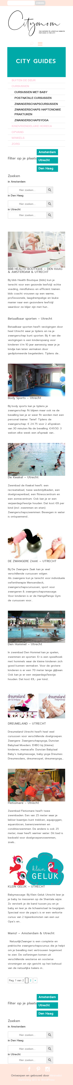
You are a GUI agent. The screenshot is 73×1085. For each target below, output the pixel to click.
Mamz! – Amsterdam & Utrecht (31, 933)
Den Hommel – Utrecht (25, 644)
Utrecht (44, 160)
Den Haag (46, 168)
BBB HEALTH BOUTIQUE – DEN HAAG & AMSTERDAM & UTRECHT (35, 270)
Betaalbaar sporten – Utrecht (30, 318)
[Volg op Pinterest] (55, 11)
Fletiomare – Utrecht (23, 803)
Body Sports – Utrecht (24, 398)
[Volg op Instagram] (60, 11)
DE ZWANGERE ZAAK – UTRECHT (32, 561)
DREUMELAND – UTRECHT (27, 723)
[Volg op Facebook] (49, 11)
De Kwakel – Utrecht (23, 477)
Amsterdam (47, 152)
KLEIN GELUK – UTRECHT (26, 886)
